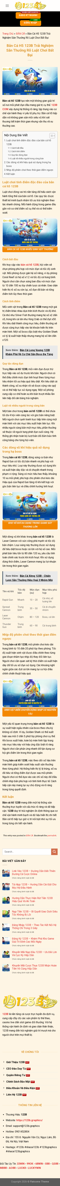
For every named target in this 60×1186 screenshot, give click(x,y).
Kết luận (10, 174)
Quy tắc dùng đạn (19, 155)
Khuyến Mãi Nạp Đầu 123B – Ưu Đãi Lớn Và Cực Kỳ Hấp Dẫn (34, 954)
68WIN (39, 1163)
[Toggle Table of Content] (50, 135)
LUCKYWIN (34, 1167)
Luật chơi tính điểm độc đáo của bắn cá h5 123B (28, 142)
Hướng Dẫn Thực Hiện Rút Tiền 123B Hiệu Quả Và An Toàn (32, 900)
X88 (47, 1163)
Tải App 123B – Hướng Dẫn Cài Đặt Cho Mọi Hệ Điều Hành (34, 886)
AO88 (12, 1167)
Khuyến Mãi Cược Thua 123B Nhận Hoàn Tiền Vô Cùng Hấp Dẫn (34, 967)
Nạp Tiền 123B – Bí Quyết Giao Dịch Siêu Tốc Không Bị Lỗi (34, 913)
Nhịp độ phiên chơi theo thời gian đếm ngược (29, 170)
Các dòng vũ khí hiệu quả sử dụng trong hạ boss (28, 164)
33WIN (20, 1163)
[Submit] (54, 852)
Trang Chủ (7, 33)
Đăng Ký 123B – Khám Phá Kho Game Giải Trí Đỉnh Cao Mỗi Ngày (33, 940)
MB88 (3, 1167)
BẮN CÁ (20, 33)
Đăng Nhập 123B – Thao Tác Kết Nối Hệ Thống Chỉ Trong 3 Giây (34, 926)
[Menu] (7, 5)
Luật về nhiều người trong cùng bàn (27, 158)
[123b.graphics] (30, 5)
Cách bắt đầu (17, 148)
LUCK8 (22, 1167)
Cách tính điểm (18, 151)
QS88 (55, 1163)
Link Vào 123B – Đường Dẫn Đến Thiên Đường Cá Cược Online (33, 872)
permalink (51, 835)
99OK (30, 1163)
